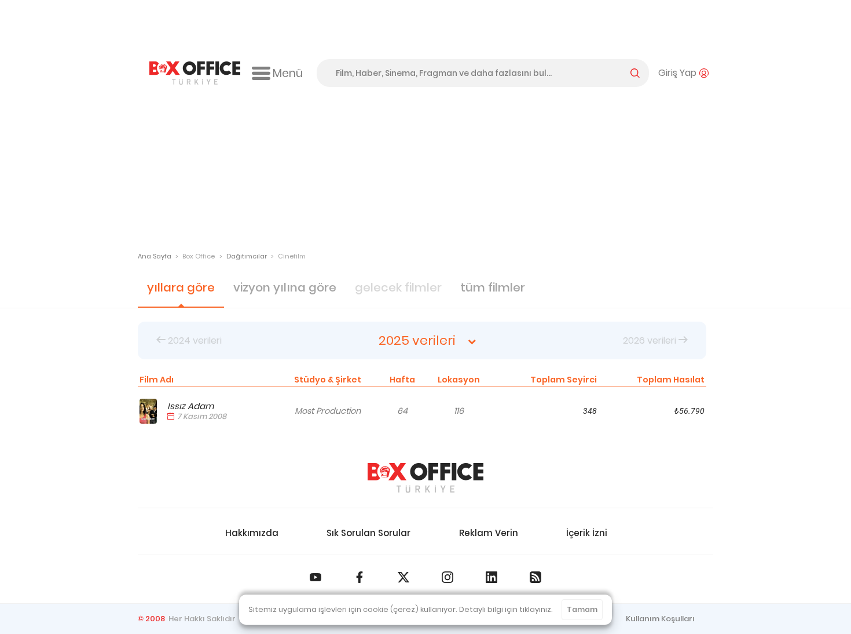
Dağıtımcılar (246, 256)
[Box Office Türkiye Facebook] (359, 577)
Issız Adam (190, 406)
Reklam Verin (488, 533)
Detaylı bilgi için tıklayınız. (506, 609)
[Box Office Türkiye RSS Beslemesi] (535, 577)
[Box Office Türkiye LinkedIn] (491, 577)
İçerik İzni (586, 533)
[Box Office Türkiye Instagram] (447, 577)
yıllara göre (181, 287)
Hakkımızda (251, 533)
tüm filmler (492, 287)
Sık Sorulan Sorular (368, 533)
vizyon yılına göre (284, 287)
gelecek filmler (398, 287)
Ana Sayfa (154, 256)
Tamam (582, 609)
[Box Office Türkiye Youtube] (315, 577)
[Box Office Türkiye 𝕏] (403, 577)
